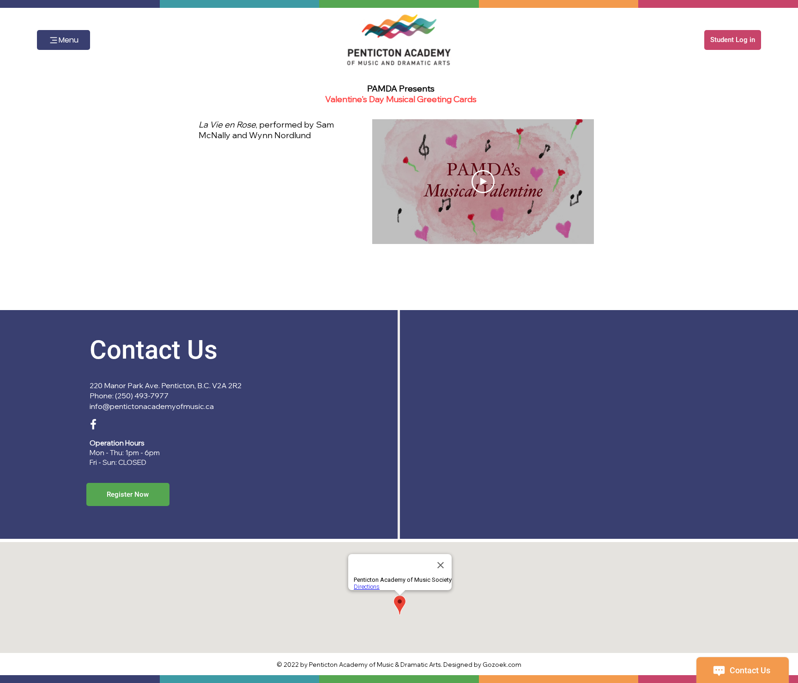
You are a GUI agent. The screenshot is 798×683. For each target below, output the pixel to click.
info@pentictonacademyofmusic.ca (152, 406)
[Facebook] (93, 424)
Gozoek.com (502, 664)
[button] (732, 40)
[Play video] (483, 181)
